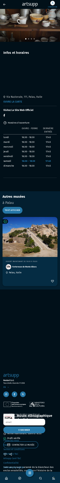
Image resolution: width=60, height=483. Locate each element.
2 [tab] (28, 39)
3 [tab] (31, 39)
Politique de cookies (13, 467)
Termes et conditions (14, 449)
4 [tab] (34, 39)
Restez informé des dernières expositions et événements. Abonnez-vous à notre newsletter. (22, 415)
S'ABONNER (24, 430)
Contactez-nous (11, 440)
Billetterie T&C (10, 454)
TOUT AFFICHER (12, 210)
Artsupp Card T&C (12, 458)
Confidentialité (11, 462)
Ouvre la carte (12, 101)
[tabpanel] (30, 25)
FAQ (5, 445)
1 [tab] (25, 39)
